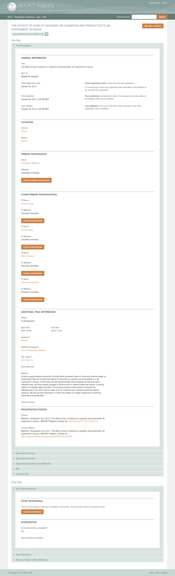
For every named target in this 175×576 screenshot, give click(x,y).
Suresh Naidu (27, 229)
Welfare (24, 340)
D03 (23, 360)
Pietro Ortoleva (27, 256)
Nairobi (24, 140)
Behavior (42, 350)
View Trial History (152, 26)
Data (39, 16)
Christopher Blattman (30, 163)
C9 (31, 360)
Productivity (32, 350)
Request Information (32, 512)
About (10, 16)
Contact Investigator (32, 221)
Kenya (24, 131)
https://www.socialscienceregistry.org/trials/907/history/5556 (46, 436)
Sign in (164, 3)
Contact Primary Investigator (36, 180)
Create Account (154, 3)
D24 (27, 360)
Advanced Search (123, 17)
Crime (23, 350)
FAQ (44, 16)
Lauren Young (27, 203)
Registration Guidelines (24, 16)
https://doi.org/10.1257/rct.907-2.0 (83, 421)
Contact (164, 572)
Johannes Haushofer (30, 282)
